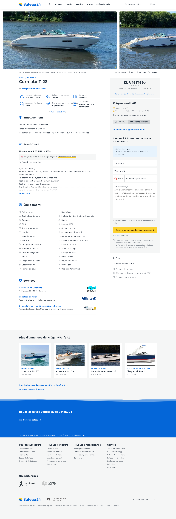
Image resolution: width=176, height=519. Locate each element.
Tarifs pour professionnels (84, 455)
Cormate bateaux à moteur (32, 389)
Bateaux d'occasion (27, 452)
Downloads (111, 467)
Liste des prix (52, 449)
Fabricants (23, 455)
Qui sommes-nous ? (27, 506)
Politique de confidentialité (66, 506)
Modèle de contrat (54, 458)
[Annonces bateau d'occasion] (30, 4)
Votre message (121, 186)
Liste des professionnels (84, 452)
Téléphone (136, 178)
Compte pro (79, 458)
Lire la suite (24, 193)
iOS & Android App (114, 452)
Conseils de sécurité (95, 506)
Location (69, 4)
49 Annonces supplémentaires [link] (127, 129)
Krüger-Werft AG (124, 103)
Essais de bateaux (26, 458)
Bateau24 (23, 435)
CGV (117, 235)
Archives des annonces (56, 461)
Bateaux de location (115, 458)
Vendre (79, 4)
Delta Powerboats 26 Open (107, 371)
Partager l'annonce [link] (124, 269)
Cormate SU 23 (65, 371)
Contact (116, 506)
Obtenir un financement (30, 288)
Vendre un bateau (54, 452)
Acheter (58, 4)
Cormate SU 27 (30, 371)
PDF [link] (133, 72)
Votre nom (119, 163)
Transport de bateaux (28, 461)
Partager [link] (142, 72)
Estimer (89, 4)
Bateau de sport (27, 78)
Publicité (111, 464)
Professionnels (103, 4)
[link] (35, 360)
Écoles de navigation (115, 461)
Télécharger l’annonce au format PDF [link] (133, 273)
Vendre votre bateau (28, 420)
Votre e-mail (120, 171)
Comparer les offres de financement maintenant (135, 94)
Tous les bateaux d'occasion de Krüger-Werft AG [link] (42, 385)
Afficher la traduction (67, 157)
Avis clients (51, 464)
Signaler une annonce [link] (126, 277)
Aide (108, 506)
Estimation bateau (54, 455)
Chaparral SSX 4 (136, 371)
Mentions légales (45, 506)
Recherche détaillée (27, 449)
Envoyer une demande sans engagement (135, 230)
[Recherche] (50, 4)
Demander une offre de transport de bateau (40, 306)
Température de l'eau (116, 449)
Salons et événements (116, 455)
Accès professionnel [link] (82, 449)
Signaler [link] (153, 72)
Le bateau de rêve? (28, 297)
